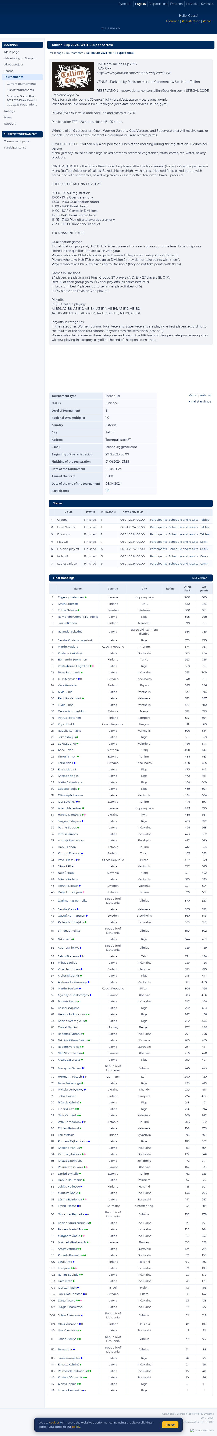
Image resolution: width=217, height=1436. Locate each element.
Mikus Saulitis (67, 962)
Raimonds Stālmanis (72, 1371)
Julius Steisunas (69, 1315)
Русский (125, 4)
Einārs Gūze (66, 1109)
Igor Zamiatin (67, 1287)
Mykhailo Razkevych (72, 1242)
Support (9, 123)
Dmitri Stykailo (68, 1173)
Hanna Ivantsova (69, 814)
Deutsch (176, 4)
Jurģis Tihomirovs (70, 1306)
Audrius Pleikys (68, 947)
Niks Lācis (65, 939)
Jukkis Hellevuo (69, 1186)
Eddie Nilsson (67, 610)
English (140, 4)
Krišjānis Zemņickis (71, 1021)
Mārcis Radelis (68, 879)
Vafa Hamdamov (69, 1122)
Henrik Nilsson (68, 885)
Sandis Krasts (67, 909)
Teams (8, 70)
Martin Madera (68, 646)
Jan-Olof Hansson (70, 1294)
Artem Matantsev (70, 808)
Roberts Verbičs (68, 1046)
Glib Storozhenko (70, 1053)
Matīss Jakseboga (70, 782)
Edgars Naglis (67, 788)
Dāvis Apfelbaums (70, 795)
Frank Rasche (67, 1205)
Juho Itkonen (67, 1096)
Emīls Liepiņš (67, 769)
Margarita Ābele (69, 1236)
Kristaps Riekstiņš (70, 653)
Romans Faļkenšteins (73, 1141)
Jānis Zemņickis (69, 1358)
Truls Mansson (67, 679)
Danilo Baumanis (70, 1180)
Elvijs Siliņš (65, 704)
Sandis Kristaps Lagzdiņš (75, 640)
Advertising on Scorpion (20, 58)
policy (76, 1426)
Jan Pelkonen (67, 623)
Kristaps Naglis (68, 775)
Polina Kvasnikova (70, 1167)
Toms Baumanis (69, 672)
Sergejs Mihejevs (69, 821)
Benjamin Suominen (72, 659)
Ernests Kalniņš (68, 1364)
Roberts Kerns (67, 1001)
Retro (207, 21)
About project (13, 64)
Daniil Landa (67, 847)
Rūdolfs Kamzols (69, 730)
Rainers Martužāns (70, 1229)
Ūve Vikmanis (67, 1330)
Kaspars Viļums (68, 1008)
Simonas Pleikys (69, 930)
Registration (191, 21)
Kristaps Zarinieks (70, 1160)
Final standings (200, 401)
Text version (199, 578)
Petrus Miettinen (69, 717)
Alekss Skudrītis (68, 975)
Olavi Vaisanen (68, 1324)
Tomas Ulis (65, 1349)
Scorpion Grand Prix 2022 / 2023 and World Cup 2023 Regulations (22, 100)
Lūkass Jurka (67, 743)
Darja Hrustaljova (70, 892)
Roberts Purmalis (70, 1255)
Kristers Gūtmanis (70, 1377)
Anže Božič (65, 750)
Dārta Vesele (66, 1300)
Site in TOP (207, 1422)
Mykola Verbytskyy (70, 1089)
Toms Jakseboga (69, 1083)
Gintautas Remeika (71, 1214)
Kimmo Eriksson (69, 853)
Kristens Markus (69, 1147)
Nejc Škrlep (66, 872)
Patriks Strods (67, 827)
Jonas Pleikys (67, 1338)
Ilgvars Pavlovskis (70, 1390)
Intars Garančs (68, 834)
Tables (204, 519)
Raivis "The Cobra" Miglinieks (78, 616)
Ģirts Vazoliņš (67, 1115)
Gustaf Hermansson (71, 915)
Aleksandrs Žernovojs (72, 982)
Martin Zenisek (68, 988)
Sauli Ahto (65, 1261)
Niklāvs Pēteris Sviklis (73, 1040)
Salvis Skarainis (68, 956)
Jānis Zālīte (66, 866)
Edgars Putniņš (68, 1128)
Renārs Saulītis (68, 1274)
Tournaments (13, 77)
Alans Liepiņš (67, 1384)
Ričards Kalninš (68, 1102)
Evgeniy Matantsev (71, 597)
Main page (11, 52)
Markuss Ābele (68, 1193)
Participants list (15, 147)
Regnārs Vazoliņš (69, 698)
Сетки (204, 541)
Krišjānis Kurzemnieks (73, 1223)
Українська (158, 4)
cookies (54, 1422)
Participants (158, 519)
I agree (170, 1424)
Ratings (9, 111)
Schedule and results (183, 519)
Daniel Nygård (68, 1027)
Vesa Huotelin (67, 685)
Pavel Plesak (66, 860)
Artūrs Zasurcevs (69, 1059)
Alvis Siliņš (65, 692)
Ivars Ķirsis (65, 1281)
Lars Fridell (65, 762)
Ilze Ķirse (64, 1268)
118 (108, 491)
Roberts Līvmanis (70, 1033)
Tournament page (16, 141)
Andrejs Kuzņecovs (71, 840)
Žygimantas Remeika (73, 900)
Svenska (207, 4)
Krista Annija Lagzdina (73, 666)
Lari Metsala (66, 1134)
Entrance (172, 21)
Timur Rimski (67, 756)
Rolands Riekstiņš (70, 631)
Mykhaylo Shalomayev (73, 995)
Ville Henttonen (69, 969)
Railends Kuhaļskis (71, 922)
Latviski (192, 4)
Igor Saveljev (66, 801)
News (8, 117)
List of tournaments (20, 90)
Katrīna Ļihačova (69, 1154)
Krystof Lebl (66, 724)
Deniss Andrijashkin (72, 711)
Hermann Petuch (70, 1076)
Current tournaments (21, 83)
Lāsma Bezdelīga (70, 1199)
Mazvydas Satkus (69, 1068)
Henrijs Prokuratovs (71, 1014)
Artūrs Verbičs (67, 1248)
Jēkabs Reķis (67, 737)
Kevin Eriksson (68, 603)
